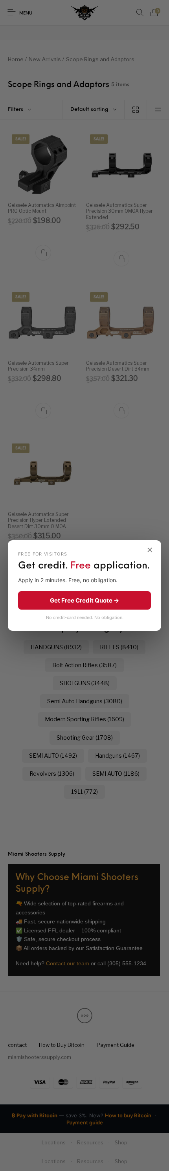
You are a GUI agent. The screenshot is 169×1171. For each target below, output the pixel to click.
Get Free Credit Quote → (84, 600)
